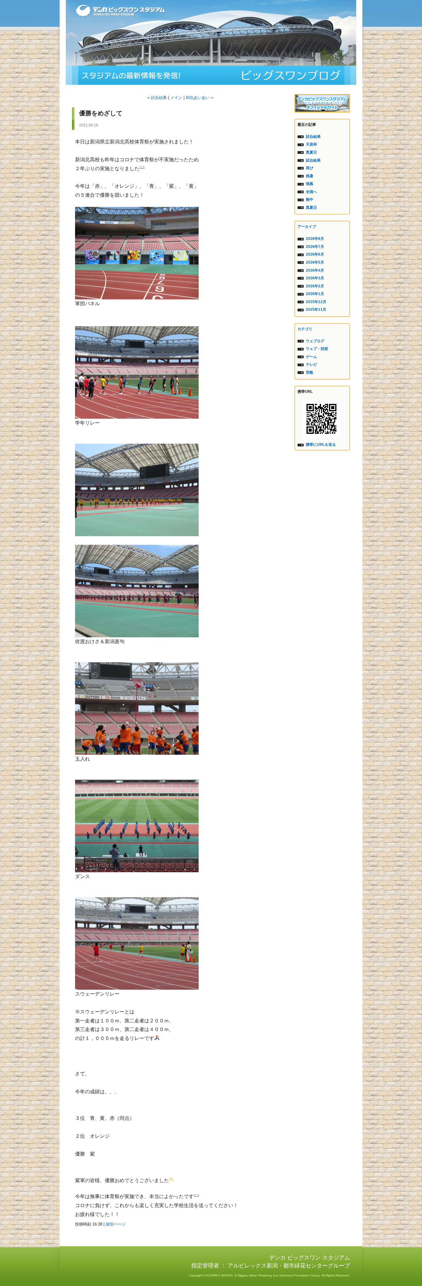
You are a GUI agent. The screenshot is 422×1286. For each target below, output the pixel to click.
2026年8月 (315, 238)
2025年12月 (316, 302)
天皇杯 (311, 144)
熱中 (309, 199)
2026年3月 (315, 278)
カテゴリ (305, 329)
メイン (176, 97)
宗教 (309, 372)
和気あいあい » (199, 97)
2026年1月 (315, 294)
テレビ (311, 364)
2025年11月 (316, 309)
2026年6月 (315, 254)
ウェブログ (315, 341)
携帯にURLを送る (321, 444)
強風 (309, 184)
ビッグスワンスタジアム (211, 75)
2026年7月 (315, 246)
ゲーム (311, 357)
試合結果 (313, 136)
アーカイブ (307, 226)
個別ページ (116, 1224)
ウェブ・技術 (317, 349)
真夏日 (311, 152)
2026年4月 (315, 270)
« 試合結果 (157, 97)
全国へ (311, 192)
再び (309, 168)
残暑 (309, 176)
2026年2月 (315, 286)
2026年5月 (315, 262)
